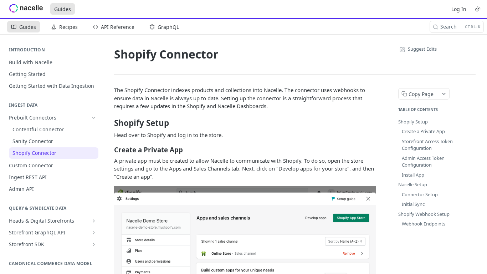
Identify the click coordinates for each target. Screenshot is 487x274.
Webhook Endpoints (423, 223)
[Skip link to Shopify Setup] (109, 123)
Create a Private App (423, 131)
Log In (458, 9)
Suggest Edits (422, 49)
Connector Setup (420, 194)
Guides (62, 9)
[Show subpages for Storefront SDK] (94, 244)
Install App (413, 175)
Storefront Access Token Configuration (427, 145)
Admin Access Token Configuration (423, 161)
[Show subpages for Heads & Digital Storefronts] (94, 221)
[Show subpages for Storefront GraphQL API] (94, 232)
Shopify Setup (413, 121)
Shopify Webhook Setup (424, 214)
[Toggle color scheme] (477, 9)
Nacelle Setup (412, 184)
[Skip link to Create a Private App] (109, 149)
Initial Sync (413, 204)
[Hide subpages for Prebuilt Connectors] (94, 118)
